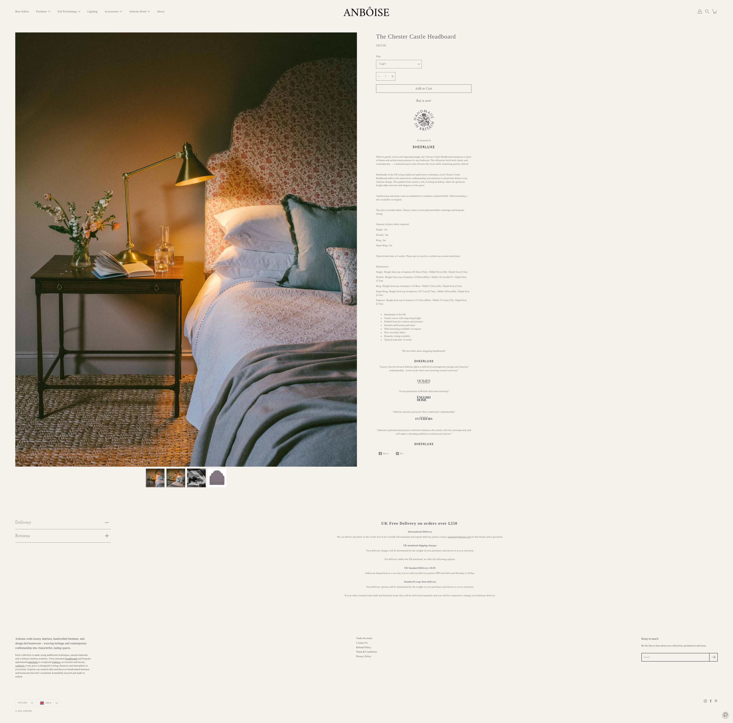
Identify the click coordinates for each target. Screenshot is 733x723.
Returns (22, 536)
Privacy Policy (363, 656)
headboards (71, 658)
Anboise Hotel (137, 11)
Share (386, 453)
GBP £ (48, 703)
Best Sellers (22, 11)
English (22, 703)
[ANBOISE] (366, 11)
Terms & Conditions (366, 651)
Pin (402, 453)
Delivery (23, 522)
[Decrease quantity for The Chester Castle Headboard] (379, 76)
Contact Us (362, 643)
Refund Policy (363, 647)
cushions (19, 665)
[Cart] (715, 11)
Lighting (92, 11)
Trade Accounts (364, 638)
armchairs (33, 662)
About (160, 11)
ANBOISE (27, 711)
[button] (707, 11)
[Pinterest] (716, 701)
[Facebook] (710, 701)
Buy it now (423, 100)
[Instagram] (705, 701)
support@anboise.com (459, 537)
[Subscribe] (713, 657)
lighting (56, 662)
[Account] (700, 11)
